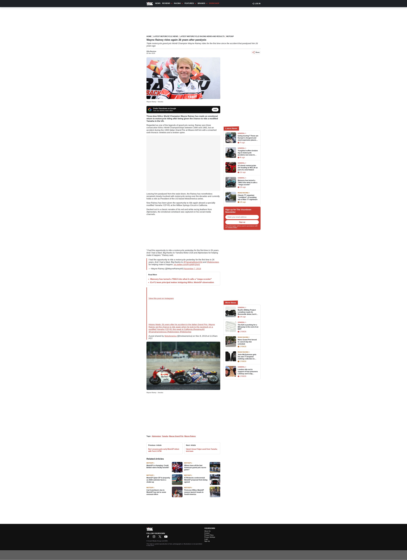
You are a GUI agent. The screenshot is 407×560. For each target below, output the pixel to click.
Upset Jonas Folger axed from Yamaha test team (201, 450)
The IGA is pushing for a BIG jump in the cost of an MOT (248, 327)
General (241, 133)
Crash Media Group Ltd (156, 541)
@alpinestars (213, 262)
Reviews (166, 3)
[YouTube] (166, 537)
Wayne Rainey (190, 436)
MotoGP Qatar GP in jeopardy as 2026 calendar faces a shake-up (158, 480)
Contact (207, 533)
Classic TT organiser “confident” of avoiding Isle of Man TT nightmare (247, 197)
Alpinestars (156, 436)
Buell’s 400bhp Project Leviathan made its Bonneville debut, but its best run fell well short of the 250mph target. (247, 312)
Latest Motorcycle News (165, 36)
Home (149, 36)
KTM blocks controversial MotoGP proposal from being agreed (195, 480)
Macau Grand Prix (176, 436)
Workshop (214, 3)
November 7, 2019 (192, 269)
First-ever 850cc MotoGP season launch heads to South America (194, 492)
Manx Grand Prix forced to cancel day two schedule (247, 342)
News (157, 3)
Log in (258, 3)
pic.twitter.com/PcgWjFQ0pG (187, 264)
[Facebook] (148, 537)
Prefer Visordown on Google (164, 108)
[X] (160, 537)
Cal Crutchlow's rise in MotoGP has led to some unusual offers (156, 492)
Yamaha (165, 436)
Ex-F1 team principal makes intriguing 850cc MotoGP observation (182, 282)
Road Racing (243, 193)
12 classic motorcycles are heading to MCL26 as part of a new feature (248, 168)
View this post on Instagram (161, 298)
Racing (177, 3)
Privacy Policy (232, 227)
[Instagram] (154, 537)
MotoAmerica (170, 336)
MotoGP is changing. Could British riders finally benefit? (157, 466)
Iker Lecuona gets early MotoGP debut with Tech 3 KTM (163, 450)
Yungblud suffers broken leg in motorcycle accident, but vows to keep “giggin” (248, 153)
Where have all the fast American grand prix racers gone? (195, 468)
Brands (201, 3)
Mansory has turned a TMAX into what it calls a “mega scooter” (181, 279)
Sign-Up (207, 541)
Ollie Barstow (151, 51)
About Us (207, 531)
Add (215, 109)
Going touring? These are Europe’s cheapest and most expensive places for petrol (248, 138)
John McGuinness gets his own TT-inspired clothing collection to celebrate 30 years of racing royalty (247, 357)
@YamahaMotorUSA (192, 262)
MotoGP (230, 36)
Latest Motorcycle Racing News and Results (202, 36)
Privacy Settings (209, 537)
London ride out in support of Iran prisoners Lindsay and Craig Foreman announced (248, 372)
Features (189, 3)
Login (206, 539)
